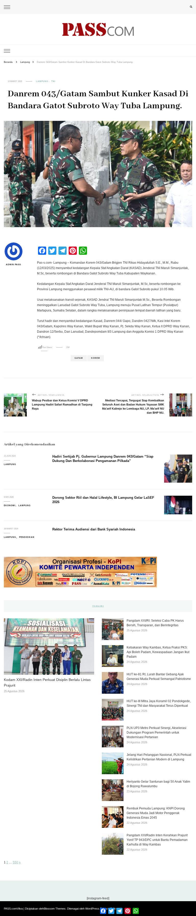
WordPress (92, 908)
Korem (95, 358)
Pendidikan (26, 537)
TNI (53, 81)
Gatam (79, 358)
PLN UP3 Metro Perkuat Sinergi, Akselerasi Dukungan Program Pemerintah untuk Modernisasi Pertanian (156, 732)
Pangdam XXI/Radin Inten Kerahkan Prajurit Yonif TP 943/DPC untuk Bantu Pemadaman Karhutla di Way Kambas (157, 839)
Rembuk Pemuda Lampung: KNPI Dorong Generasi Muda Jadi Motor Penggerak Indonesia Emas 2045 (156, 813)
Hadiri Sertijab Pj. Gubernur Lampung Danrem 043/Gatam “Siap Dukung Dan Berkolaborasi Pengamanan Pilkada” (102, 459)
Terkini (98, 606)
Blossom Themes (55, 908)
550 (15, 862)
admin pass (13, 264)
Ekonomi (9, 505)
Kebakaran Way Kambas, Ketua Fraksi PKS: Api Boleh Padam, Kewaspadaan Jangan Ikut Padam (158, 652)
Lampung (42, 81)
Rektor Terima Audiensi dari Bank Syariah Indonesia (93, 529)
